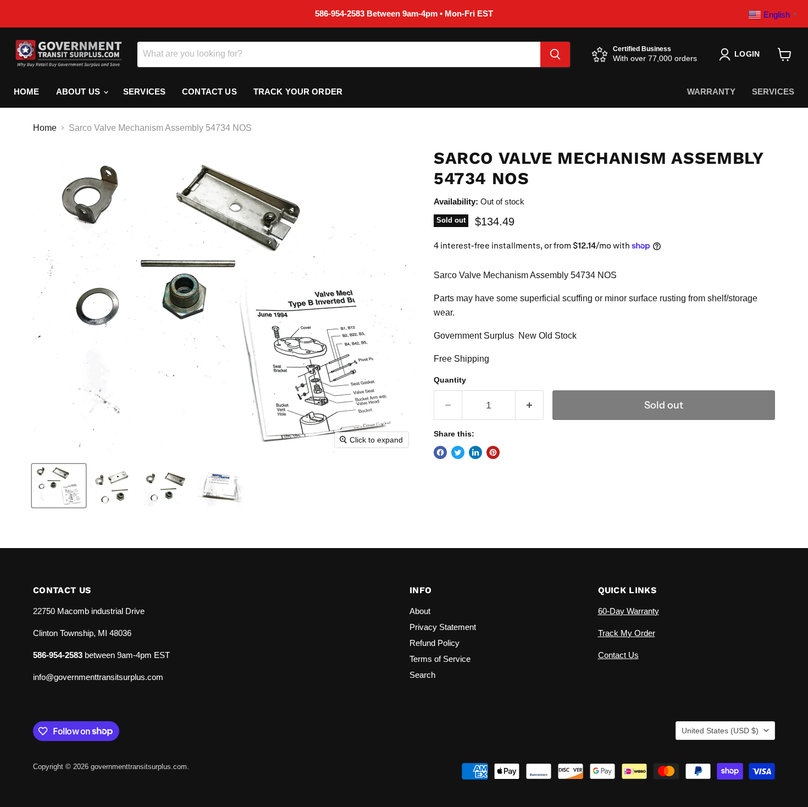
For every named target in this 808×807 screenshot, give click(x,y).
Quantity (450, 379)
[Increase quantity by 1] (530, 405)
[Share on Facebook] (440, 452)
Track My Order (626, 633)
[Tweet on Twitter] (457, 452)
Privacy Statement (442, 627)
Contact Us (209, 91)
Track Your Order (297, 91)
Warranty (711, 91)
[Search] (555, 54)
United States (720, 730)
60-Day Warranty (628, 611)
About (419, 611)
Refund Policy (434, 643)
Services (144, 91)
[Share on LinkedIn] (475, 452)
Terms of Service (440, 659)
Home (27, 91)
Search (422, 674)
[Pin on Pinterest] (493, 452)
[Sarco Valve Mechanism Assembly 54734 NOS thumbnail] (59, 485)
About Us (79, 91)
